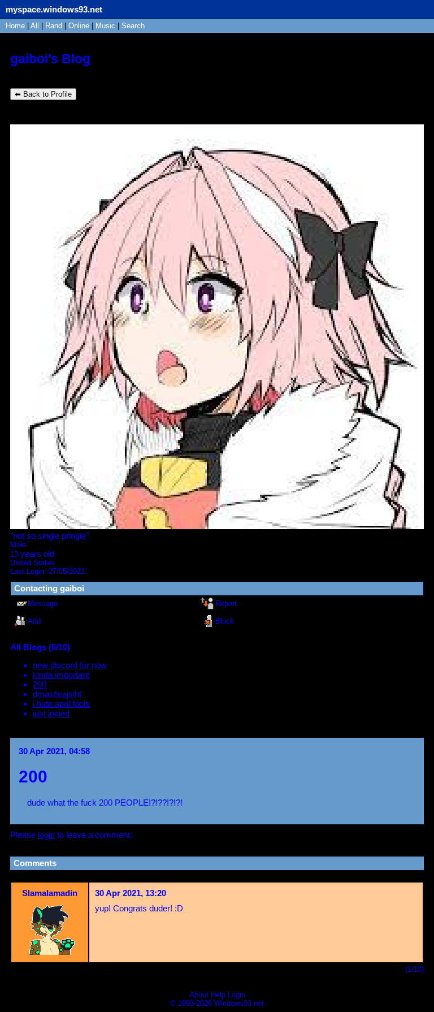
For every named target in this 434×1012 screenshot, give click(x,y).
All (36, 25)
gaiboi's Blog (50, 59)
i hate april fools (61, 703)
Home (15, 25)
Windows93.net (239, 1003)
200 (39, 684)
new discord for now (70, 665)
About (199, 995)
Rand (53, 25)
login (46, 835)
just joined (51, 713)
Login (236, 995)
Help (218, 995)
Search (133, 25)
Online (78, 25)
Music (105, 25)
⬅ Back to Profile (43, 94)
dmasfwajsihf (57, 694)
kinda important (61, 675)
